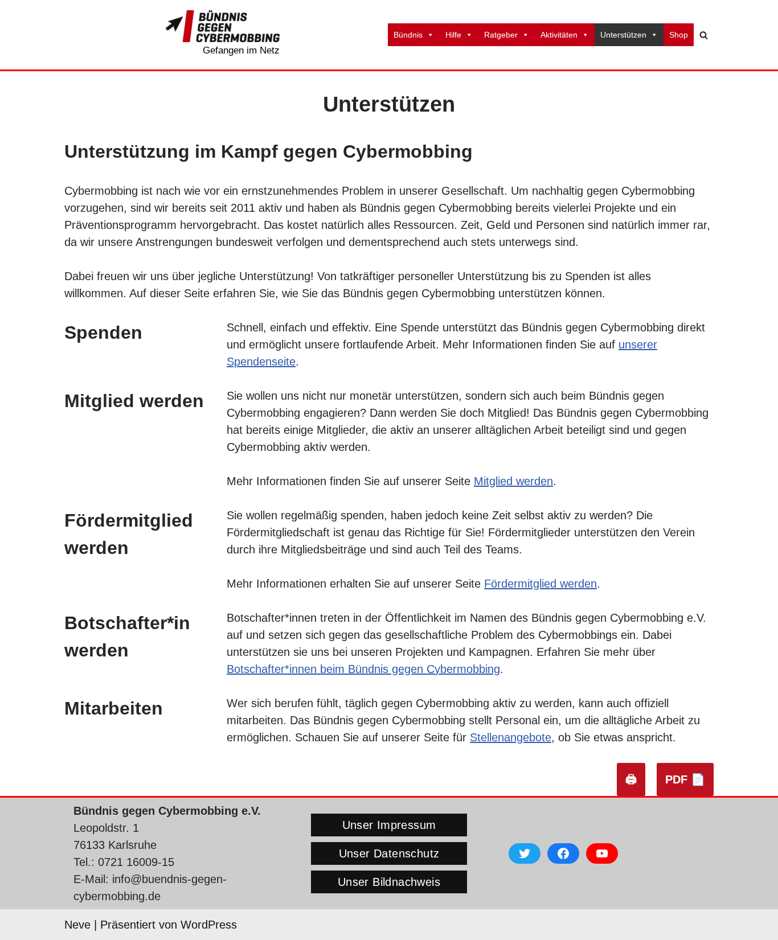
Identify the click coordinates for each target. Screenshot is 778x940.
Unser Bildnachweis (389, 882)
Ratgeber (501, 34)
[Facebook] (563, 853)
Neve (77, 924)
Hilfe (453, 34)
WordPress (209, 924)
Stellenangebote (510, 737)
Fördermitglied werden (540, 583)
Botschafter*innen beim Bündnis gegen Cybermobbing (363, 669)
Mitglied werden (513, 481)
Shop (678, 34)
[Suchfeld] (703, 35)
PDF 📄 (685, 779)
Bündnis (408, 34)
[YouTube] (602, 853)
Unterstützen (623, 34)
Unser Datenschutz (389, 853)
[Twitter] (524, 853)
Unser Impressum (389, 825)
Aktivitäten (559, 34)
